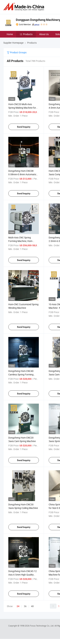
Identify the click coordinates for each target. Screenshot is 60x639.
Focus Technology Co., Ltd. (42, 625)
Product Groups (18, 52)
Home (10, 34)
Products (27, 34)
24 (18, 606)
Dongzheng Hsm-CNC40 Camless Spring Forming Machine (21, 374)
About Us (44, 34)
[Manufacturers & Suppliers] (24, 7)
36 (25, 606)
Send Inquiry (23, 126)
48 (32, 606)
